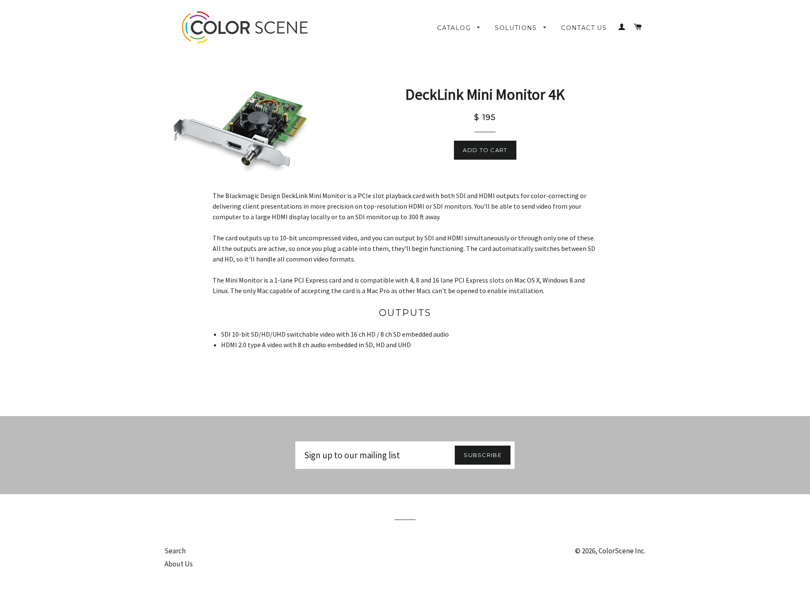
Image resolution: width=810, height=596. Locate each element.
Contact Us (584, 28)
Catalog (455, 28)
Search (175, 550)
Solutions (517, 28)
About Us (179, 564)
